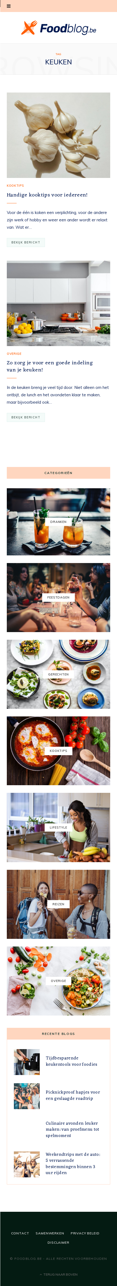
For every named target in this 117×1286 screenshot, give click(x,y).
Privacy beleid (85, 1233)
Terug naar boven (60, 1274)
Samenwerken (50, 1233)
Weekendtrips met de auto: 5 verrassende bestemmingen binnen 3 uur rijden (73, 1164)
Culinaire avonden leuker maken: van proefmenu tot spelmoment (72, 1130)
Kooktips (15, 185)
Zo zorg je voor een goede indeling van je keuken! (50, 366)
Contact (20, 1233)
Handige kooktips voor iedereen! (47, 195)
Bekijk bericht (25, 242)
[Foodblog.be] (58, 27)
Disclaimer (58, 1242)
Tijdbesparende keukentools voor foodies (71, 1061)
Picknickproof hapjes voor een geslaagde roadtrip (73, 1095)
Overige (14, 354)
